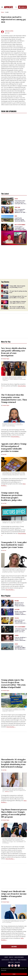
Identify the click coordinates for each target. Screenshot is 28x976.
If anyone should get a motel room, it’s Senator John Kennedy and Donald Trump (21, 639)
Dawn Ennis (4, 550)
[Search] (16, 7)
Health (6, 12)
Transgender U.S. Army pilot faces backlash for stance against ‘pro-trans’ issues (14, 545)
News (16, 216)
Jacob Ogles (4, 454)
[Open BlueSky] (12, 965)
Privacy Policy (22, 968)
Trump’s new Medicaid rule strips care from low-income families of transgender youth (13, 895)
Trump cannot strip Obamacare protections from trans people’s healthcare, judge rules (11, 496)
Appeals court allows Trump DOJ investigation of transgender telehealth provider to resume (13, 447)
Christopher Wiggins (5, 358)
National (17, 600)
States (16, 198)
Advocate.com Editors (9, 30)
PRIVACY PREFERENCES (22, 959)
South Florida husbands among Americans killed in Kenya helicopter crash (20, 221)
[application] (14, 238)
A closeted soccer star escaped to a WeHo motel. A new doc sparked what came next (21, 631)
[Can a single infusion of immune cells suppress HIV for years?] (4, 302)
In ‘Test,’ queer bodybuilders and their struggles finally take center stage (20, 229)
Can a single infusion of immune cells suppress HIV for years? (17, 302)
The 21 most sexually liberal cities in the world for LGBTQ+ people (17, 308)
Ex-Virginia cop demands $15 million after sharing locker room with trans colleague (20, 649)
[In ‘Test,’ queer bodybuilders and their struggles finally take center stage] (7, 227)
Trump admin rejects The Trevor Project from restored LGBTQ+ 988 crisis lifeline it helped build (13, 684)
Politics (17, 618)
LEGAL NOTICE (17, 962)
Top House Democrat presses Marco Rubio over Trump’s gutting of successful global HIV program (14, 813)
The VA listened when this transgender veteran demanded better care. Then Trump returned (14, 398)
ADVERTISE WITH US (5, 959)
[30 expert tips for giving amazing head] (4, 291)
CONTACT (6, 957)
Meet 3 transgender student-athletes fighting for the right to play (21, 211)
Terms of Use (3, 970)
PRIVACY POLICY (13, 959)
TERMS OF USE (10, 962)
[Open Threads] (15, 965)
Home (2, 12)
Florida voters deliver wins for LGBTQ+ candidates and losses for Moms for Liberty (21, 614)
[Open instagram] (19, 965)
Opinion (16, 635)
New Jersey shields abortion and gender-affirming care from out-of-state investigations (13, 352)
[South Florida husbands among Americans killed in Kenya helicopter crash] (7, 218)
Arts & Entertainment (20, 224)
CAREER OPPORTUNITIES (19, 957)
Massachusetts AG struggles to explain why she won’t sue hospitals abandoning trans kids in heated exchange (13, 763)
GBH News (7, 791)
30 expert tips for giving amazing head (18, 291)
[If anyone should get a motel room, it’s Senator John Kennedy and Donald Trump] (7, 638)
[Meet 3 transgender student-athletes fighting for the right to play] (7, 209)
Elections (17, 609)
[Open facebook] (9, 965)
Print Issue (17, 207)
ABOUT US (11, 957)
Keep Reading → (15, 436)
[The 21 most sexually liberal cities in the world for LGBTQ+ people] (4, 307)
